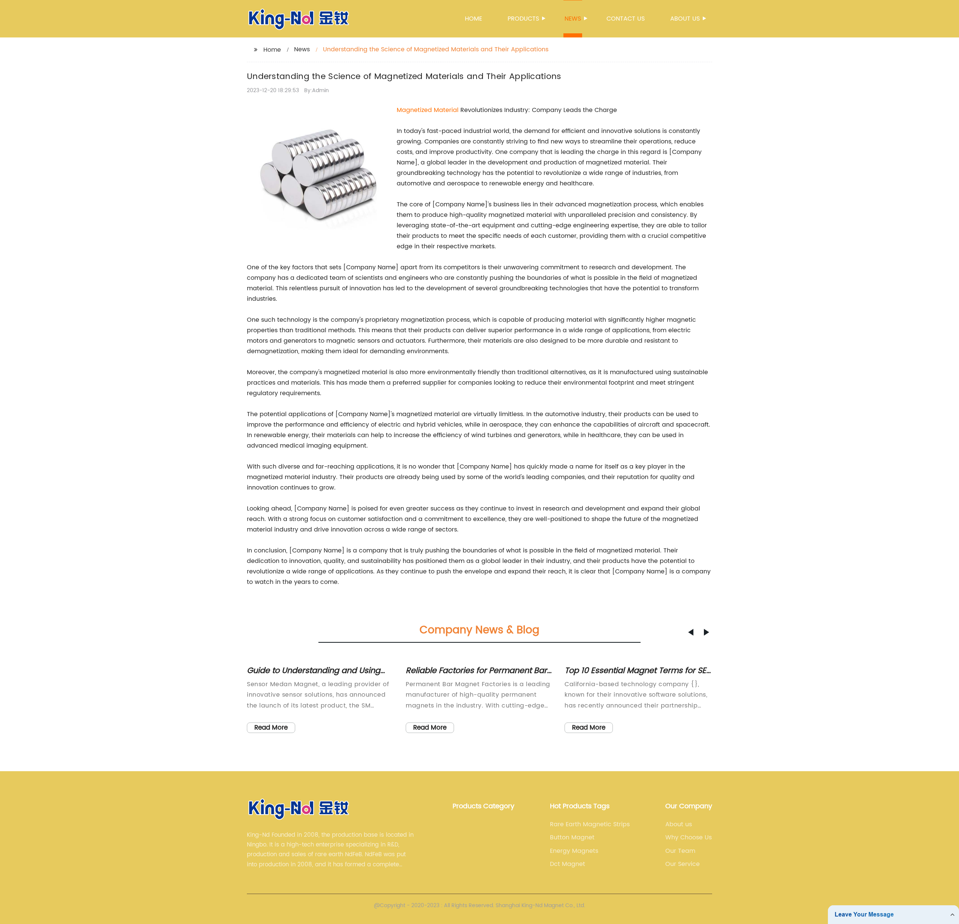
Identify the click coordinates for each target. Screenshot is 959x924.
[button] (690, 632)
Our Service (682, 864)
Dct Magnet (567, 864)
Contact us (625, 19)
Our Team (680, 851)
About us (685, 19)
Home (473, 19)
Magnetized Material (428, 110)
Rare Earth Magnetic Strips (590, 824)
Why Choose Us (688, 837)
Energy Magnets (574, 850)
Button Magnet (572, 837)
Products (523, 19)
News (573, 19)
